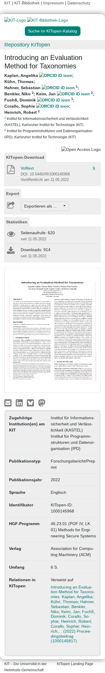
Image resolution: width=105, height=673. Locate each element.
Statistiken (16, 222)
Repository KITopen (27, 45)
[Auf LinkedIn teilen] (20, 402)
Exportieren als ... (43, 206)
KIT (7, 3)
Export (12, 193)
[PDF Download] (10, 171)
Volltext (27, 168)
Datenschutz (78, 3)
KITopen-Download (25, 157)
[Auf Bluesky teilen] (32, 402)
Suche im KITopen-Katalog (52, 31)
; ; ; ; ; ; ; (49, 106)
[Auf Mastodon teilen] (42, 402)
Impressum (53, 3)
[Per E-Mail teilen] (8, 402)
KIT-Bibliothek (27, 3)
